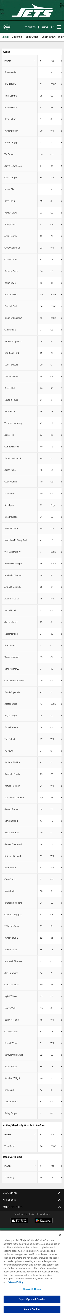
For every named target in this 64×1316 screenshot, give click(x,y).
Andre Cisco (10, 189)
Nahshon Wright (12, 1078)
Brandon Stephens (13, 902)
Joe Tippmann (11, 973)
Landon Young (11, 1101)
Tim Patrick (9, 739)
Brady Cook (10, 224)
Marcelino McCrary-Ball (15, 540)
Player (7, 60)
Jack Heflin (9, 411)
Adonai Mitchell (11, 598)
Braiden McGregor (13, 563)
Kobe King (9, 1177)
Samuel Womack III (13, 1054)
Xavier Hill (9, 435)
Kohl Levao (9, 493)
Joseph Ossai (10, 704)
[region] (32, 1273)
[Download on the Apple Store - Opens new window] (19, 1221)
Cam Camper (10, 177)
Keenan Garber (11, 376)
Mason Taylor (10, 949)
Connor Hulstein (12, 446)
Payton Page (10, 715)
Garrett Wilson (11, 1043)
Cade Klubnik (10, 481)
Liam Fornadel (11, 364)
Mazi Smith (9, 891)
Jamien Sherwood (13, 844)
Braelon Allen (10, 72)
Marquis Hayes (11, 400)
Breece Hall (9, 388)
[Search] (52, 27)
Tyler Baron (9, 1146)
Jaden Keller (10, 470)
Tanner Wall (9, 1008)
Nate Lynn (9, 505)
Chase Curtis (10, 259)
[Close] (60, 1235)
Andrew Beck (10, 107)
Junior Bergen (11, 130)
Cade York (9, 1090)
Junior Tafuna (11, 937)
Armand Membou (12, 587)
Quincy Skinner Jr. (13, 856)
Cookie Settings (32, 1289)
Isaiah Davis (10, 283)
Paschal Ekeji (10, 306)
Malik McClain (11, 528)
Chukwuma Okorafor (14, 680)
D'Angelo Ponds (12, 774)
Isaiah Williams (11, 1019)
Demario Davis (11, 271)
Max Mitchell (10, 610)
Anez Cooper (10, 236)
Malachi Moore (11, 633)
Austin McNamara (12, 575)
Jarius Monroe (11, 622)
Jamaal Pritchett (12, 785)
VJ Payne (8, 750)
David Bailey (10, 84)
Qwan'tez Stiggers (13, 914)
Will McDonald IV (12, 552)
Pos (52, 60)
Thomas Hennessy (13, 423)
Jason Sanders (11, 832)
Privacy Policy (15, 1282)
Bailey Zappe (10, 1113)
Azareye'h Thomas (13, 961)
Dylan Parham (11, 727)
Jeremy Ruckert (11, 809)
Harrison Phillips (12, 762)
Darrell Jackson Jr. (13, 458)
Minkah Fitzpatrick (13, 341)
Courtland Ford (11, 353)
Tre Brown (9, 154)
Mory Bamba (10, 95)
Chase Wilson (11, 1031)
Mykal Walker (10, 996)
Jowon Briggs (11, 142)
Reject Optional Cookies (32, 1299)
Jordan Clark (10, 212)
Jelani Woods (10, 1066)
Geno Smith (10, 879)
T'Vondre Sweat (11, 926)
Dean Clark (9, 201)
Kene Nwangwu (11, 669)
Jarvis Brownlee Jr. (13, 166)
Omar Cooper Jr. (12, 247)
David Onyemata (12, 692)
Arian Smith (10, 867)
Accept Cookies (32, 1309)
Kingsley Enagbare (13, 318)
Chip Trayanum (11, 984)
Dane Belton (10, 119)
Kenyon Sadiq (11, 821)
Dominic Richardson (14, 797)
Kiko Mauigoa (10, 517)
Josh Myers (9, 645)
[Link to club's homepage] (7, 25)
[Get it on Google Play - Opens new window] (44, 1222)
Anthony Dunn (11, 294)
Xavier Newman (11, 657)
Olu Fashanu (10, 329)
